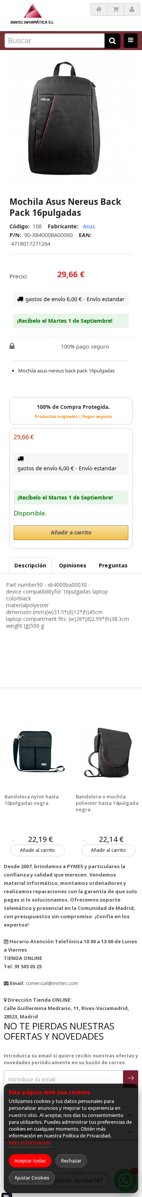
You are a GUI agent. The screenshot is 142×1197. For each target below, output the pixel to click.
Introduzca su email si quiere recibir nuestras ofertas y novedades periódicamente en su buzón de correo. (71, 1059)
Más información (30, 1142)
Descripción (30, 565)
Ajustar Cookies (31, 1177)
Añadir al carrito (37, 850)
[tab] (30, 565)
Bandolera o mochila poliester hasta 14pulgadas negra (108, 803)
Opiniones (72, 565)
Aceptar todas (30, 1160)
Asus (89, 226)
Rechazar (71, 1160)
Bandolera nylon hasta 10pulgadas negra (32, 799)
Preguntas (113, 565)
